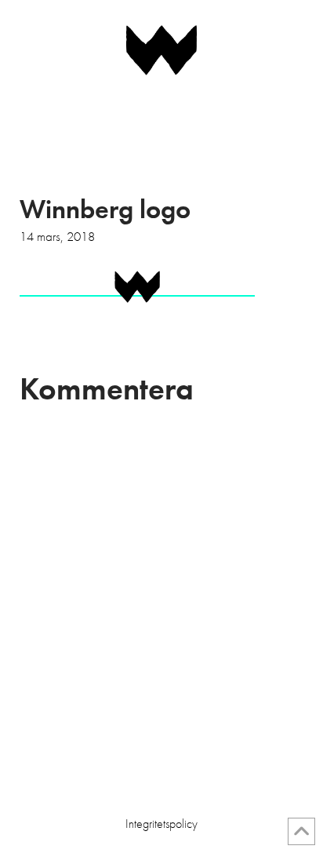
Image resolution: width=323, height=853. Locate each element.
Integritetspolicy (161, 824)
